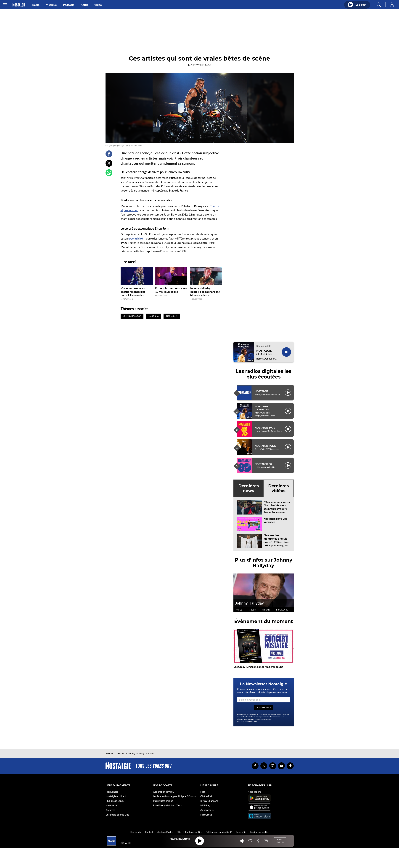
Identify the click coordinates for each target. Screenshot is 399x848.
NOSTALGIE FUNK (265, 445)
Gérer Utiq (241, 832)
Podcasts (68, 4)
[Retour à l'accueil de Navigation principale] (19, 5)
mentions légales (263, 719)
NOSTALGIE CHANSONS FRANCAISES (265, 352)
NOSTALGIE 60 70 (265, 427)
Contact (149, 832)
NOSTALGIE (261, 391)
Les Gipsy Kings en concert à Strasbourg (258, 666)
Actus (84, 4)
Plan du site (135, 832)
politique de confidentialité (247, 721)
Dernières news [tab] (248, 488)
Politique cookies (193, 832)
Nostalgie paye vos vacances (275, 520)
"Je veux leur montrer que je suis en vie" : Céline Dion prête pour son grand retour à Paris (276, 541)
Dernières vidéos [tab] (278, 488)
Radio (36, 4)
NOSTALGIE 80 (263, 463)
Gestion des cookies (259, 832)
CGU (179, 832)
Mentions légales (165, 832)
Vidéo (98, 4)
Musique (51, 4)
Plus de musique (280, 840)
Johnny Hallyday (249, 603)
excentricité (135, 238)
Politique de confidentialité (219, 832)
